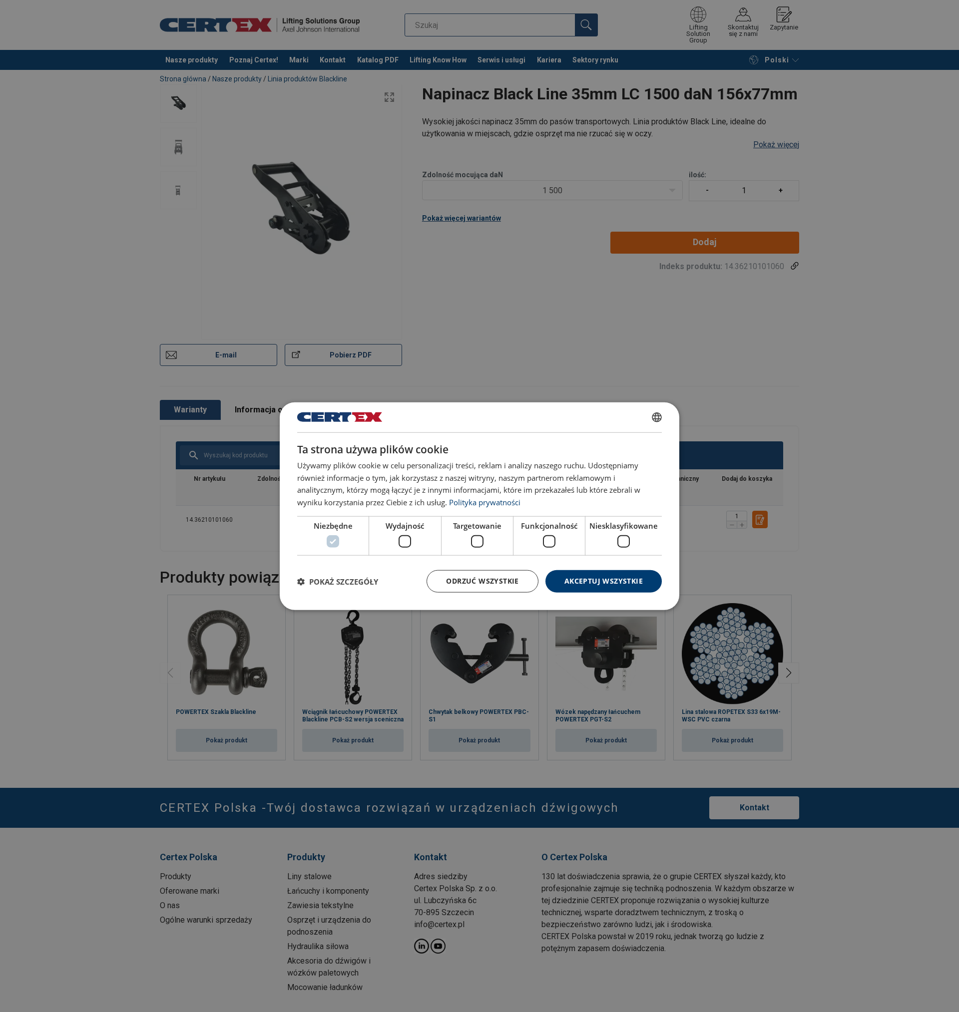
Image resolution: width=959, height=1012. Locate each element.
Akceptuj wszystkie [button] (603, 581)
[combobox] (657, 417)
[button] (337, 581)
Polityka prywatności (484, 502)
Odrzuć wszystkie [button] (482, 581)
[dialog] (479, 506)
